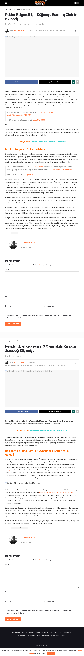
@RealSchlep (38, 167)
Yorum (8, 269)
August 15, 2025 (38, 120)
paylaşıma (8, 470)
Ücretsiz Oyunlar (40, 632)
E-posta (8, 306)
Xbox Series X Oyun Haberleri (56, 365)
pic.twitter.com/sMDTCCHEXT (19, 115)
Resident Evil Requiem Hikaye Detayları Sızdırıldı (48, 431)
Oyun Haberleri (16, 9)
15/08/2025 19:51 (33, 362)
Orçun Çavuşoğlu (19, 30)
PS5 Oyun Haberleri (40, 365)
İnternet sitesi (49, 306)
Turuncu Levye (44, 645)
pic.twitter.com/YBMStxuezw (60, 170)
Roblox (14, 233)
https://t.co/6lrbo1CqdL (48, 112)
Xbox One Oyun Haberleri (58, 635)
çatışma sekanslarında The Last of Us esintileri (56, 493)
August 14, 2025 (31, 175)
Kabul (51, 653)
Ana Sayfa (8, 9)
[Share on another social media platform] (77, 82)
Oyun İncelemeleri (27, 632)
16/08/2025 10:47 (33, 30)
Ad (7, 297)
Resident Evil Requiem (19, 528)
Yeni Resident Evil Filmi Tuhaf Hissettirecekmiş (48, 142)
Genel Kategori (26, 9)
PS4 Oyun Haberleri (43, 635)
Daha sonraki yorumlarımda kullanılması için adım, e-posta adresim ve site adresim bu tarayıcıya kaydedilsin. (39, 317)
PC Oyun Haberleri (27, 365)
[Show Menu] (6, 3)
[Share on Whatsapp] (73, 82)
